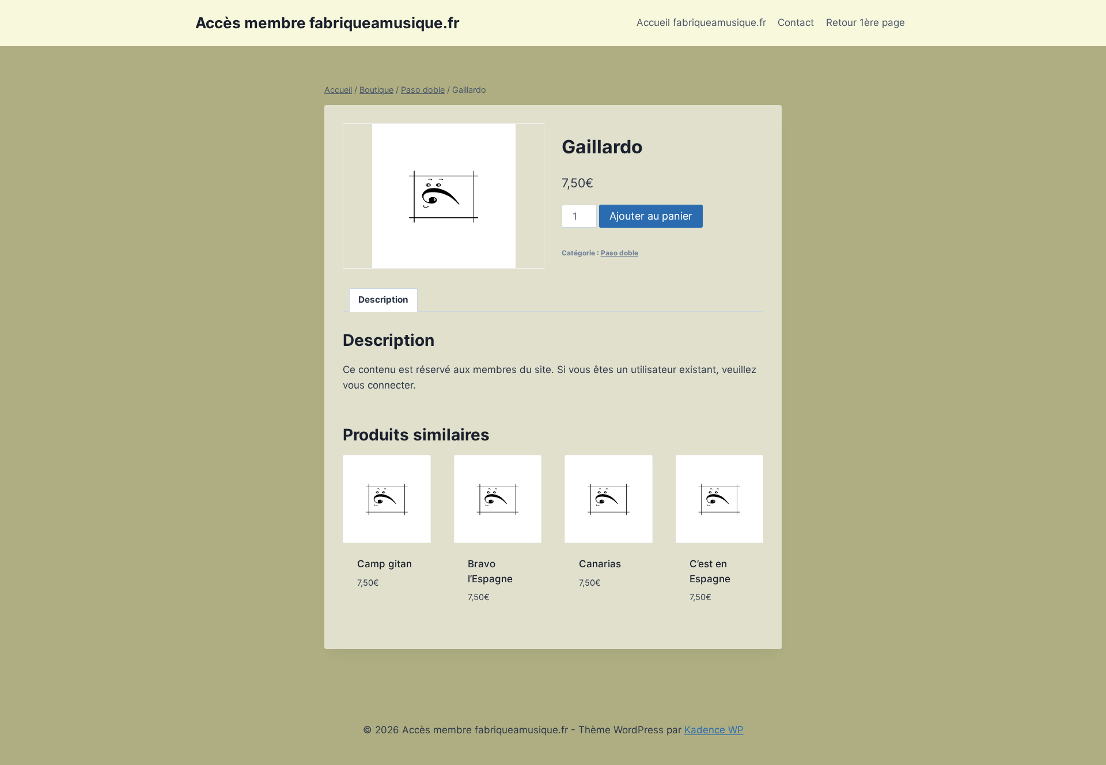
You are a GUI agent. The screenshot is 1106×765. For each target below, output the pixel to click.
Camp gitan (384, 564)
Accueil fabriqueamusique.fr (701, 22)
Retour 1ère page (865, 22)
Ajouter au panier (650, 216)
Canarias (600, 564)
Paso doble (619, 252)
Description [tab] (383, 299)
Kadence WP (714, 730)
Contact (796, 22)
